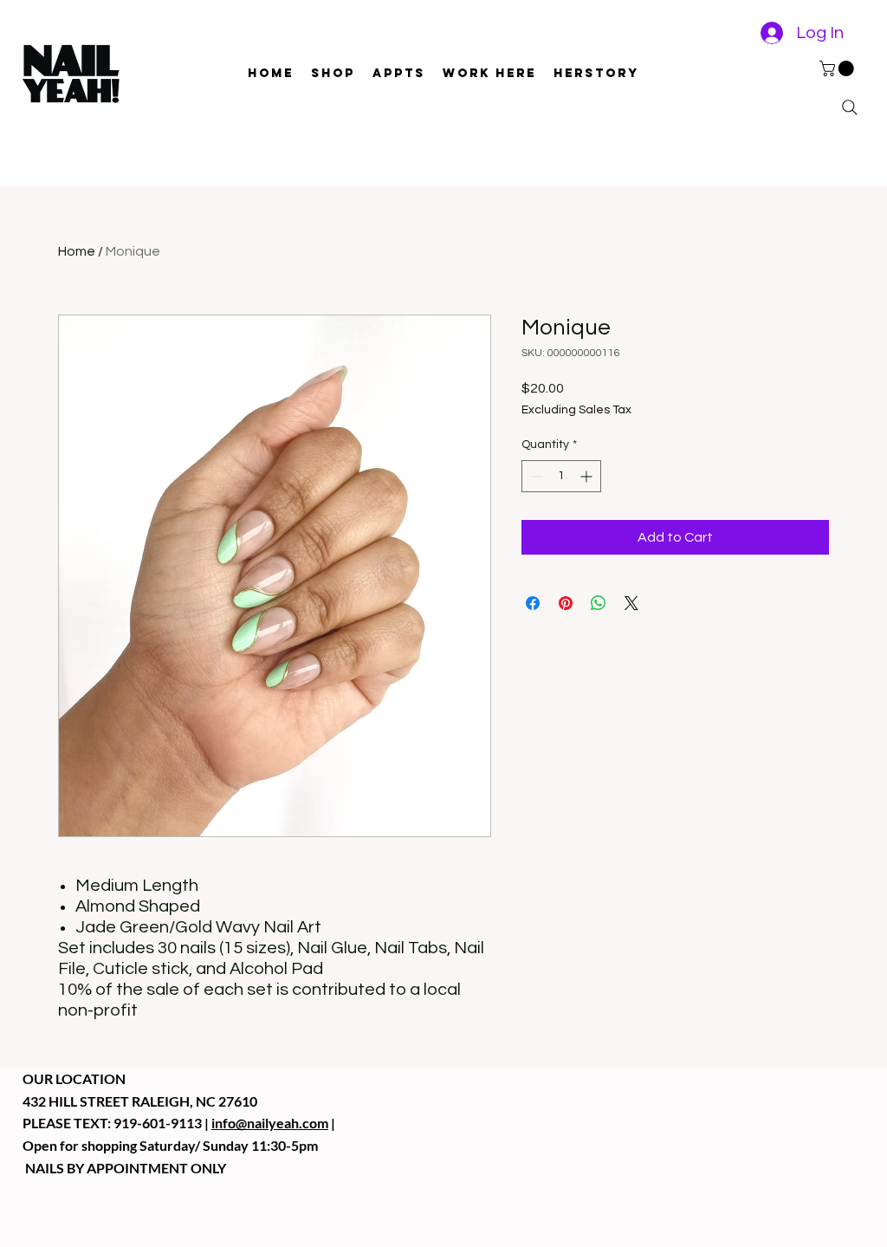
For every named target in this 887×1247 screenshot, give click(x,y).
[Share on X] (631, 603)
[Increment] (588, 476)
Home (76, 251)
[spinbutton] (561, 476)
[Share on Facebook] (532, 603)
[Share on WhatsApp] (598, 603)
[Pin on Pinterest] (565, 603)
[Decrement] (535, 476)
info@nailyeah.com (269, 1122)
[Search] (850, 107)
